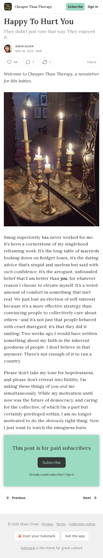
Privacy (47, 524)
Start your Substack (39, 536)
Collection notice (82, 524)
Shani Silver (24, 46)
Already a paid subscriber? (51, 475)
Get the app (75, 536)
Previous (18, 498)
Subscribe (75, 7)
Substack (28, 548)
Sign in (93, 7)
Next (87, 498)
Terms (61, 524)
